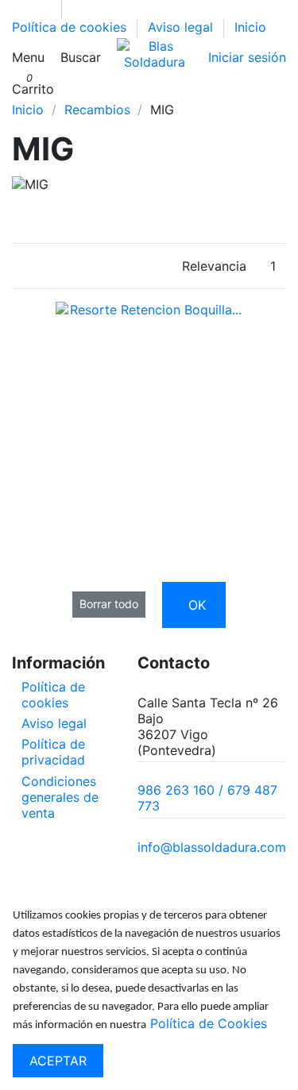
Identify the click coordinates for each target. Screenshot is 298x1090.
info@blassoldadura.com (211, 847)
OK (197, 605)
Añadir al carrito (172, 451)
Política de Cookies (208, 1023)
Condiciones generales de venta (60, 797)
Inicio (250, 27)
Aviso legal (182, 27)
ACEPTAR (58, 1061)
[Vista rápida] (149, 481)
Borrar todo (108, 603)
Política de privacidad (53, 752)
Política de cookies (71, 27)
